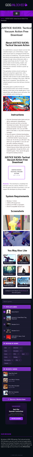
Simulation (17, 351)
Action (7, 351)
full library (23, 290)
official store (26, 447)
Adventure (17, 347)
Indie (7, 347)
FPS (18, 360)
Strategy (17, 357)
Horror (7, 354)
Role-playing (8, 360)
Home (2, 18)
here (15, 130)
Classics (7, 363)
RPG (16, 354)
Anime (7, 357)
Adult (25, 354)
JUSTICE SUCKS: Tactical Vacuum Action (16, 172)
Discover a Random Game (17, 399)
